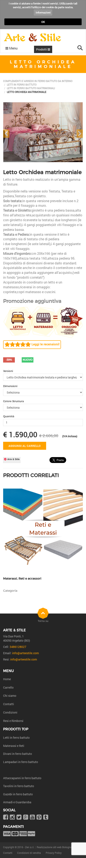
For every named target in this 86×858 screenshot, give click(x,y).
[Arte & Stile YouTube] (32, 817)
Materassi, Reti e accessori (22, 578)
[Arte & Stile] (32, 37)
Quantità (8, 416)
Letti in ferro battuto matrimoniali (31, 88)
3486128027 (18, 647)
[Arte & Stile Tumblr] (45, 817)
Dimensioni (10, 386)
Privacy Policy (54, 852)
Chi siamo (9, 696)
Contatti (8, 704)
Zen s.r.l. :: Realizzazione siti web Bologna (48, 847)
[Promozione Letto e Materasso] (43, 322)
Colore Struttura (13, 401)
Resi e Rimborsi (13, 721)
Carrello (8, 687)
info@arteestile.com (25, 653)
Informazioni (43, 12)
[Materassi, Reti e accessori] (43, 529)
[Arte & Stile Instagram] (12, 817)
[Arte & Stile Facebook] (5, 817)
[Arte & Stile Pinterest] (39, 817)
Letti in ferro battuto (22, 84)
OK (43, 22)
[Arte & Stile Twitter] (19, 817)
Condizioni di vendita (29, 852)
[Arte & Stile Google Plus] (25, 817)
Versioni (8, 371)
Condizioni (10, 712)
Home (7, 679)
